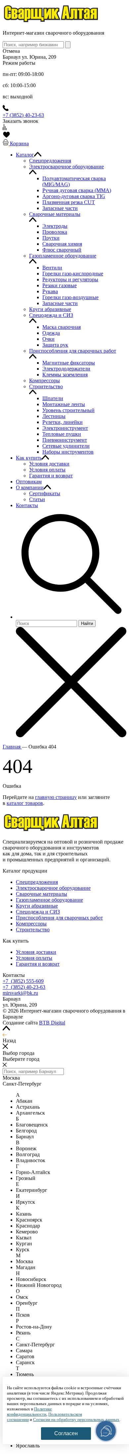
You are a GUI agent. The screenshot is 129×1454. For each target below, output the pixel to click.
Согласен (66, 1433)
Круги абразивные (37, 906)
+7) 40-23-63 (24, 987)
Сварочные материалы (41, 894)
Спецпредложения (37, 882)
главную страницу (56, 797)
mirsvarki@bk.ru (20, 993)
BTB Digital (52, 1022)
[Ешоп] (51, 21)
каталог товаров (25, 803)
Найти (87, 623)
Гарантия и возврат (38, 964)
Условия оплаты (34, 958)
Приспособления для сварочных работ (59, 917)
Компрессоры (31, 923)
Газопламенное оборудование (49, 900)
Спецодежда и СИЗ (38, 912)
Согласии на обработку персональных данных (76, 1419)
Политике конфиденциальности (29, 1411)
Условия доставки (36, 952)
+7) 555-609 (23, 981)
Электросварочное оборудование (53, 888)
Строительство (33, 929)
